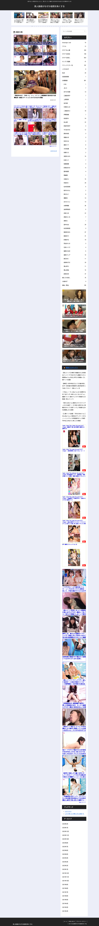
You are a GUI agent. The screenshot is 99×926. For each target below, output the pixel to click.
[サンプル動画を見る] (84, 446)
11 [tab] (54, 26)
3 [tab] (36, 26)
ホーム (65, 921)
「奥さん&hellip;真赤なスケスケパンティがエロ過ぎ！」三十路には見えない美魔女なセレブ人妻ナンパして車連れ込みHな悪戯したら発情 (74, 406)
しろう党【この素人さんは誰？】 (74, 813)
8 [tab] (47, 26)
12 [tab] (56, 26)
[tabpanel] (19, 18)
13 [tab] (58, 26)
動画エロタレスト (53, 66)
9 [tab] (49, 26)
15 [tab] (62, 26)
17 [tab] (67, 26)
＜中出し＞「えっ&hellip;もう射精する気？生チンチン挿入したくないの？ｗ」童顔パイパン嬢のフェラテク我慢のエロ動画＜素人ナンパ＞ (74, 395)
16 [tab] (64, 26)
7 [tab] (45, 26)
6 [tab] (43, 26)
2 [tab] (34, 26)
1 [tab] (32, 26)
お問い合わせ (72, 921)
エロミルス (53, 151)
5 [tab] (41, 26)
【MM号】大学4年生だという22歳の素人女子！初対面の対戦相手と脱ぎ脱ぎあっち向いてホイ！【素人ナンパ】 (74, 386)
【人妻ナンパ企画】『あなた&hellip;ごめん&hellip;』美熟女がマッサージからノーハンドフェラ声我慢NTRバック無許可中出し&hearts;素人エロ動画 (74, 417)
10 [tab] (51, 26)
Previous (12, 18)
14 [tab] (60, 26)
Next (86, 18)
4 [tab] (38, 26)
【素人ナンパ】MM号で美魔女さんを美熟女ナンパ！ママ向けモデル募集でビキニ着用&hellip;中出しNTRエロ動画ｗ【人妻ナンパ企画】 (74, 376)
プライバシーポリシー (81, 921)
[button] (85, 31)
